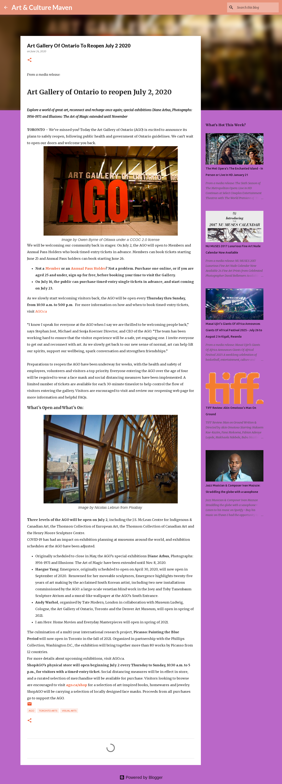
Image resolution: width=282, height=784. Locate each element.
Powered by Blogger (143, 777)
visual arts (69, 710)
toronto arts (48, 710)
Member (52, 268)
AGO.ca (41, 311)
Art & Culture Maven (42, 7)
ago (31, 710)
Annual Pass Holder (88, 268)
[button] (29, 60)
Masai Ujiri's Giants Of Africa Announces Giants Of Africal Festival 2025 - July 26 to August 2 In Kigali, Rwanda (234, 330)
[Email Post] (29, 705)
